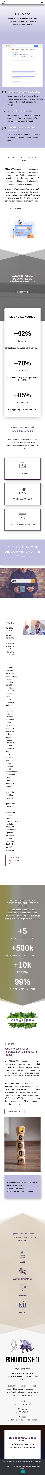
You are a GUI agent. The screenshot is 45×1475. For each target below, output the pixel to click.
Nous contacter (16, 208)
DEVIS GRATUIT (14, 1111)
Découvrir (22, 292)
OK (23, 1472)
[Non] (42, 1467)
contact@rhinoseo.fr (22, 1404)
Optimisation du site (15, 1182)
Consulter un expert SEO (14, 860)
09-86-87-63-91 (22, 1412)
